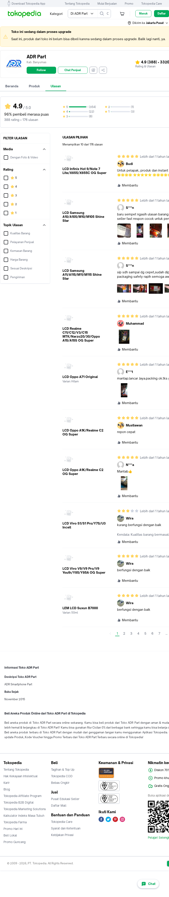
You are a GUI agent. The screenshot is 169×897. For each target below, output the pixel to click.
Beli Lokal (10, 835)
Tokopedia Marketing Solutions (25, 809)
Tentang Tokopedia (77, 3)
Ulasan (56, 86)
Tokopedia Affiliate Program (23, 796)
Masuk (143, 13)
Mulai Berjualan (107, 3)
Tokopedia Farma (15, 822)
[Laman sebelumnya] (110, 633)
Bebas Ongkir (60, 782)
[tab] (12, 86)
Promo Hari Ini (13, 829)
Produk (34, 86)
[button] (148, 23)
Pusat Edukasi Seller (65, 799)
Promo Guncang (15, 842)
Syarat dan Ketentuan (65, 828)
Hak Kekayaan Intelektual (21, 776)
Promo (129, 3)
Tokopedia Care (151, 3)
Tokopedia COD (62, 776)
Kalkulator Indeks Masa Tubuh (24, 815)
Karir (7, 782)
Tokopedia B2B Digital (19, 802)
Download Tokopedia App (28, 3)
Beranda (11, 86)
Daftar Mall (58, 805)
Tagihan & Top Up (62, 769)
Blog (7, 789)
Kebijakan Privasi (62, 835)
